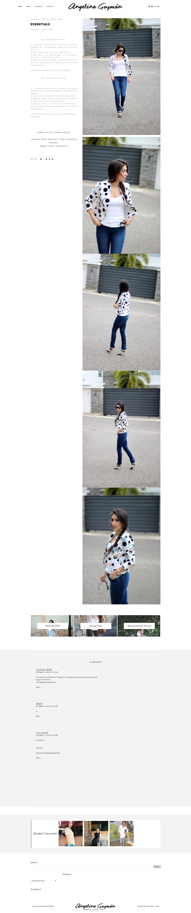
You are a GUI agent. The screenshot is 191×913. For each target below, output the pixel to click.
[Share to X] (46, 159)
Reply (38, 687)
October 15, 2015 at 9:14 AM (47, 735)
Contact (39, 6)
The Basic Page (152, 906)
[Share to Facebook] (35, 159)
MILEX (39, 703)
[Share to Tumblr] (49, 159)
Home (20, 6)
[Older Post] (147, 643)
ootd (59, 19)
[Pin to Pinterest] (41, 159)
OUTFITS (50, 6)
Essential (35, 19)
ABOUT (28, 6)
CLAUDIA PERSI (44, 669)
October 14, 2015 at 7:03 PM (47, 672)
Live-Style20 (42, 732)
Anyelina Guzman (46, 906)
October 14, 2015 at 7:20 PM (47, 706)
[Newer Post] (44, 643)
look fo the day (48, 19)
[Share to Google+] (53, 159)
